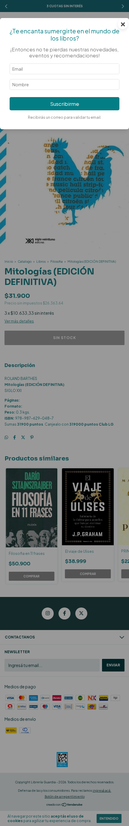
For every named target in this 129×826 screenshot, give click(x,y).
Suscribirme (64, 104)
